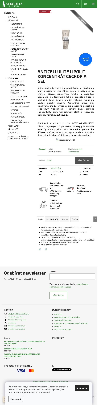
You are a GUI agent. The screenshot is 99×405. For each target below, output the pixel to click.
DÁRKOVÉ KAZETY (17, 66)
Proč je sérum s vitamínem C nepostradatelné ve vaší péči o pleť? (24, 342)
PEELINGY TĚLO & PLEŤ (19, 106)
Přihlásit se (83, 160)
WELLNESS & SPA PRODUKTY (17, 92)
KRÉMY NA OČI (16, 33)
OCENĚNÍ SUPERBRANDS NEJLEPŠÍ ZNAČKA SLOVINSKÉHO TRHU (22, 355)
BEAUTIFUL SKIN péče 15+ (19, 70)
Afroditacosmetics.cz (41, 381)
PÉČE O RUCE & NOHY (19, 96)
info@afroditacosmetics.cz (18, 314)
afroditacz (12, 323)
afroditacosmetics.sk (59, 381)
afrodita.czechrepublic (17, 320)
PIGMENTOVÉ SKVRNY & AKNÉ (19, 50)
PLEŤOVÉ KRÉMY (17, 36)
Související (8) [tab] (52, 219)
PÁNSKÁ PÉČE (13, 129)
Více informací (43, 392)
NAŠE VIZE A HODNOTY (63, 329)
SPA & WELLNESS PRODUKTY (17, 44)
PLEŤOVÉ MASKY (17, 40)
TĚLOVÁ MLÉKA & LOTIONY (17, 86)
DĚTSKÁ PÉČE (13, 133)
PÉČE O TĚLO (13, 78)
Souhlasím (82, 388)
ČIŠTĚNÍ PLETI (16, 24)
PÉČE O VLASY (13, 126)
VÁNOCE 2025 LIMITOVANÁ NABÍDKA (19, 121)
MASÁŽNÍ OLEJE (16, 99)
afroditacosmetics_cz (16, 326)
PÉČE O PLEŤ (13, 20)
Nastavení (16, 399)
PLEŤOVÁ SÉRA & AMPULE (17, 28)
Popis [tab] (40, 219)
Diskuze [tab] (65, 219)
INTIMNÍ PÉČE (16, 113)
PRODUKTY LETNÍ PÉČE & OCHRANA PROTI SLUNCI (18, 137)
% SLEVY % (12, 17)
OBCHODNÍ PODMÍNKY (63, 320)
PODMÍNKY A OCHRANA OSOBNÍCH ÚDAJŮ (70, 323)
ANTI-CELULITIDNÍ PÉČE (20, 103)
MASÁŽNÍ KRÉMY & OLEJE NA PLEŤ (18, 61)
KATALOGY (58, 326)
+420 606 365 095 (15, 317)
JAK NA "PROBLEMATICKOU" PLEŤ (18, 349)
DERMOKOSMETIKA (18, 75)
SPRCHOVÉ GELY (17, 82)
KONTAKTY (58, 314)
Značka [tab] (75, 219)
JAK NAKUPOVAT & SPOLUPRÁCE (67, 317)
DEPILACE (14, 110)
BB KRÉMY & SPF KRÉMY (17, 55)
